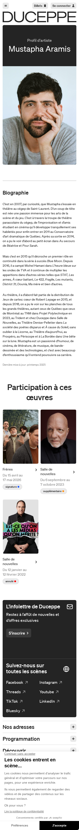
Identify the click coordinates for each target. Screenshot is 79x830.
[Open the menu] (6, 6)
